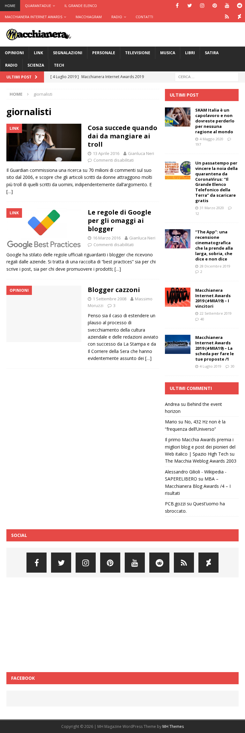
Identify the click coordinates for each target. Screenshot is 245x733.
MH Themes (173, 726)
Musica (167, 52)
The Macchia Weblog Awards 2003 (200, 461)
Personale (103, 52)
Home (10, 5)
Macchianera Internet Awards (33, 16)
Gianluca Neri (141, 153)
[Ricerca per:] (207, 76)
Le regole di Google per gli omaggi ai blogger (119, 220)
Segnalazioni (67, 52)
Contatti (144, 16)
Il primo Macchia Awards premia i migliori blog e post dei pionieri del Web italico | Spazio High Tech (200, 446)
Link (38, 52)
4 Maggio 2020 (211, 138)
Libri (190, 52)
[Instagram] (202, 5)
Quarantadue (38, 5)
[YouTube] (227, 5)
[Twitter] (189, 5)
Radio (116, 16)
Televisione (137, 52)
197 (198, 144)
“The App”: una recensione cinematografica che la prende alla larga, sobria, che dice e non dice (214, 245)
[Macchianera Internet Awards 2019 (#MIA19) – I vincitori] (177, 297)
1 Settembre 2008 (109, 299)
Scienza (35, 65)
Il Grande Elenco (80, 5)
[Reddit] (239, 5)
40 (202, 319)
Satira (212, 52)
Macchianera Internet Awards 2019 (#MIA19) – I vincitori (213, 298)
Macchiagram (89, 16)
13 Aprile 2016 (106, 153)
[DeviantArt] (239, 16)
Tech (59, 65)
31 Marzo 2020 (212, 207)
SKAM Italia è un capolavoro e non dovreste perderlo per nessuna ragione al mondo (214, 121)
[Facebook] (177, 5)
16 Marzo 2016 (107, 238)
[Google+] (227, 16)
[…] (9, 191)
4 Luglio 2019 (210, 366)
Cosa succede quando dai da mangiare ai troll (122, 136)
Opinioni (14, 52)
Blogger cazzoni (114, 289)
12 (197, 213)
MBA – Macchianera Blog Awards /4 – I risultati (198, 486)
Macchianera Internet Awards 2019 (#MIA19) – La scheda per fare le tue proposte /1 (214, 348)
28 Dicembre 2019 (215, 266)
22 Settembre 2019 (216, 313)
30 (232, 366)
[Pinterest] (214, 5)
